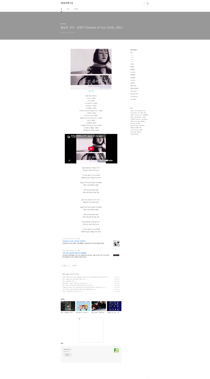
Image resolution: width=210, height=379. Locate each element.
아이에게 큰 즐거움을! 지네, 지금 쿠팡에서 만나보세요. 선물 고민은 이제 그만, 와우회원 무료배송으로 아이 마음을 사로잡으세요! (85, 256)
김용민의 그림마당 (134, 127)
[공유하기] (67, 265)
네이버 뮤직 (91, 91)
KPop (67, 274)
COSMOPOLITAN (134, 134)
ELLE (144, 110)
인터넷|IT (132, 83)
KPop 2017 (138, 119)
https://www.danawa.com (69, 238)
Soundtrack (144, 119)
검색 (144, 3)
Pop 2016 (132, 123)
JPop (132, 59)
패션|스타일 (133, 85)
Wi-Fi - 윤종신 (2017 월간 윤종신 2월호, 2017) (74, 279)
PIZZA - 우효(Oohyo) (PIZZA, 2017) (71, 291)
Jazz (132, 61)
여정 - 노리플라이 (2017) (68, 281)
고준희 (131, 115)
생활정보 (132, 69)
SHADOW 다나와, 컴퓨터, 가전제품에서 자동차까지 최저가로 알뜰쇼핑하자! (83, 243)
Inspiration (133, 91)
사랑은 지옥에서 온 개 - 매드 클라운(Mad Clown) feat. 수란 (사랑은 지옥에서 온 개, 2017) (84, 277)
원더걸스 (143, 121)
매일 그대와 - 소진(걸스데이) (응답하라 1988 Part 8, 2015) (77, 285)
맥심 (141, 127)
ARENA (132, 121)
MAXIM (140, 130)
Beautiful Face (137, 117)
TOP (148, 377)
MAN (145, 113)
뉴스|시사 (132, 72)
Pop (132, 55)
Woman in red (137, 115)
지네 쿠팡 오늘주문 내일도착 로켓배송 (74, 253)
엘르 (142, 113)
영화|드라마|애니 (134, 88)
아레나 (131, 117)
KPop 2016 (137, 121)
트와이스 (139, 132)
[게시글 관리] (69, 265)
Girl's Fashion (133, 113)
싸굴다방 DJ (67, 3)
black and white (134, 125)
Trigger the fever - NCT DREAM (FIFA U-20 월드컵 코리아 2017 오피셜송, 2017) (83, 287)
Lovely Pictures (134, 130)
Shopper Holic (134, 94)
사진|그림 (132, 80)
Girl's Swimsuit (138, 110)
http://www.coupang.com (69, 250)
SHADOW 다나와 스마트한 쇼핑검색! (74, 241)
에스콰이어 (141, 125)
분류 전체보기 (133, 50)
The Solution (134, 96)
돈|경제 (132, 67)
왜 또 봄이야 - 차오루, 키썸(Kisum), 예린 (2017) (74, 283)
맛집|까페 (132, 77)
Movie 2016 (133, 132)
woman (132, 110)
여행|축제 (132, 75)
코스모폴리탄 (145, 115)
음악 (64, 274)
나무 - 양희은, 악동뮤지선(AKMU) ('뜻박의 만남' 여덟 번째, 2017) (78, 289)
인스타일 (138, 123)
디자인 (132, 64)
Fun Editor (133, 99)
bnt (139, 113)
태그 (68, 9)
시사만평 (132, 119)
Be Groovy (66, 351)
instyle (144, 117)
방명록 (76, 9)
